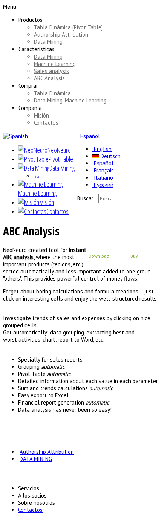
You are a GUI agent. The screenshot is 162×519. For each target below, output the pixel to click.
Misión (41, 115)
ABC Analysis (49, 78)
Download (99, 256)
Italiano (102, 177)
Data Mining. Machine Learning (70, 100)
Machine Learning (55, 63)
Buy (134, 256)
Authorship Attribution (61, 34)
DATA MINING (36, 459)
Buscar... (87, 198)
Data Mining (48, 41)
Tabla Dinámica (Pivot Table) (68, 27)
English (102, 149)
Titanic (38, 176)
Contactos (46, 122)
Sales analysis (51, 71)
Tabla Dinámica (52, 93)
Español (89, 136)
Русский (102, 184)
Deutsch (110, 156)
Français (103, 170)
